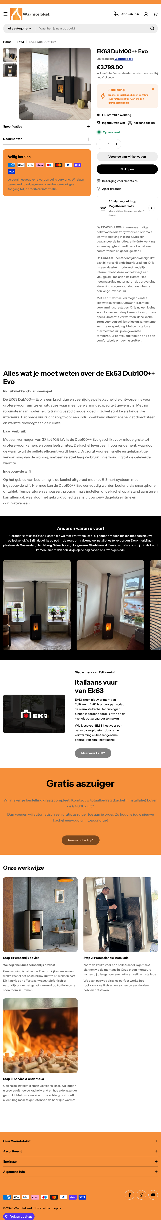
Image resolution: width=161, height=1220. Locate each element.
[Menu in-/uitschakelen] (5, 14)
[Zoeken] (152, 28)
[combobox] (80, 28)
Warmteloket (123, 59)
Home (7, 42)
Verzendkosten (122, 73)
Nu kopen (127, 169)
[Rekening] (146, 14)
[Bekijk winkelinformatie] (151, 208)
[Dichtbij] (153, 89)
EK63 (20, 42)
